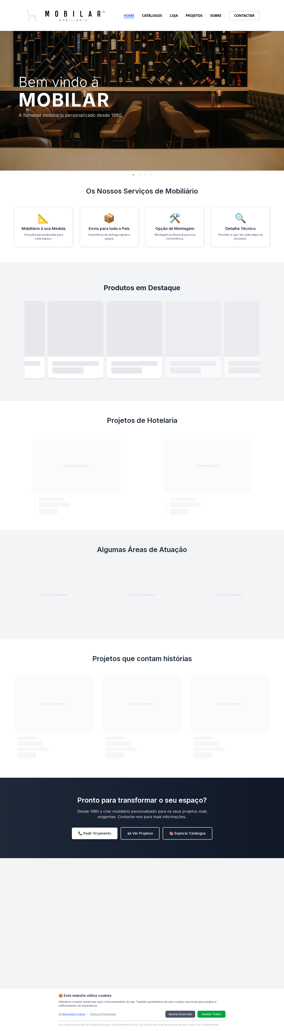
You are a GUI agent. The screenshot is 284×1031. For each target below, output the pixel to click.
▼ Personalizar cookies (72, 1014)
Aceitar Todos (211, 1014)
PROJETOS (194, 15)
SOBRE (215, 15)
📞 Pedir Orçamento (94, 833)
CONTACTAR (244, 15)
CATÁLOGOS (152, 15)
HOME (129, 15)
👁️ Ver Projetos (140, 833)
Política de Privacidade (103, 1014)
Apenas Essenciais (180, 1014)
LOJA (174, 15)
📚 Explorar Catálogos (187, 833)
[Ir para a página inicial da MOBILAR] (66, 15)
